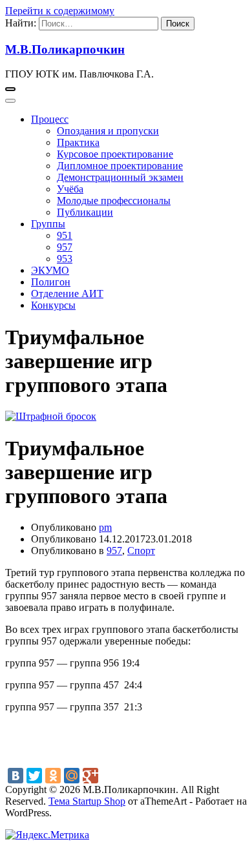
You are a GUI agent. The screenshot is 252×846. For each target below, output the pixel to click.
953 (64, 258)
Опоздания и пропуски (108, 130)
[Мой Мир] (71, 775)
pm (105, 527)
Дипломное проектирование (120, 165)
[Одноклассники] (53, 775)
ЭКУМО (50, 270)
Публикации (85, 212)
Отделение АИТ (67, 293)
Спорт (141, 550)
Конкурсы (53, 305)
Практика (78, 142)
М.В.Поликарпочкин (65, 49)
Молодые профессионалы (114, 200)
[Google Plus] (90, 775)
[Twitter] (34, 775)
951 (64, 235)
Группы (48, 223)
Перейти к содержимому (59, 10)
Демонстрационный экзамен (120, 177)
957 (64, 247)
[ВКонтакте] (15, 775)
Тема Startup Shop (86, 801)
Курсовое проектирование (115, 154)
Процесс (49, 119)
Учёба (70, 188)
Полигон (50, 281)
